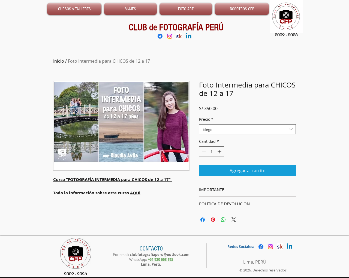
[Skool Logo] (179, 36)
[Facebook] (160, 36)
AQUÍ (135, 193)
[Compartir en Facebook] (202, 219)
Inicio (58, 61)
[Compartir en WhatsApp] (223, 219)
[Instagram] (169, 36)
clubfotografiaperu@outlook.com (159, 254)
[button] (241, 9)
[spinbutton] (211, 151)
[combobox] (247, 129)
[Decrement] (203, 151)
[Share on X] (233, 219)
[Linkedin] (188, 36)
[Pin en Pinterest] (213, 219)
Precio (206, 119)
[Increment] (219, 151)
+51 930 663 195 (160, 259)
